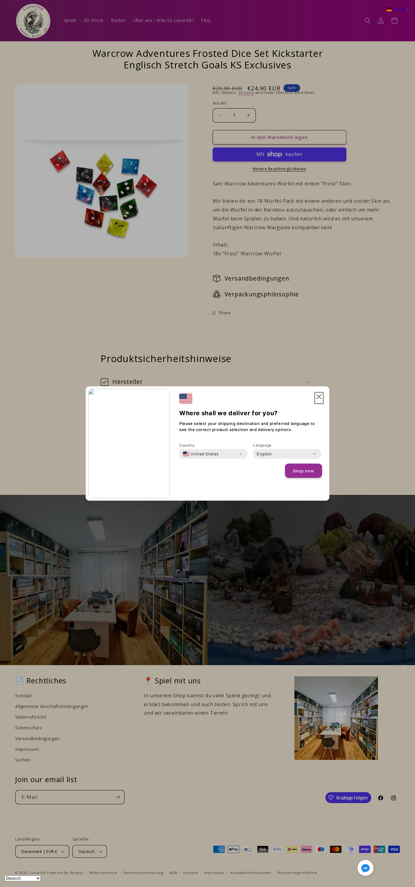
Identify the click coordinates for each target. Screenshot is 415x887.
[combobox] (201, 454)
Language (262, 445)
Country (186, 445)
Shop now (303, 470)
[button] (365, 869)
